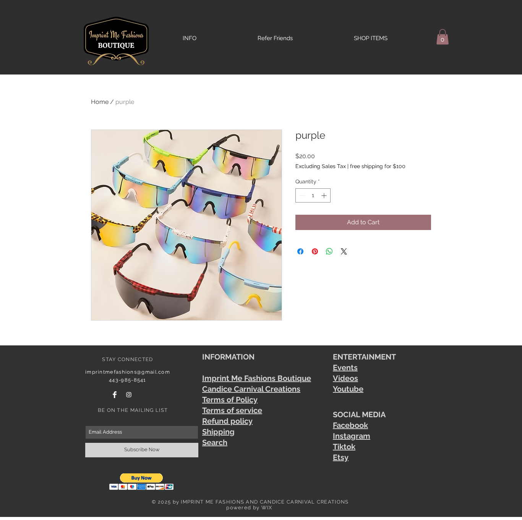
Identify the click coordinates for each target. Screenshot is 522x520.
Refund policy (227, 421)
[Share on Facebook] (300, 251)
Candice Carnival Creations (251, 389)
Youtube (348, 389)
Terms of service (232, 410)
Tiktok (344, 446)
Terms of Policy (230, 399)
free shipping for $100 (377, 166)
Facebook (350, 425)
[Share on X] (344, 251)
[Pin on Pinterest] (314, 251)
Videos (345, 378)
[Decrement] (301, 195)
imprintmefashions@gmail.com (127, 372)
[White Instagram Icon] (128, 394)
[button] (442, 37)
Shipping (218, 431)
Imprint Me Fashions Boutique (256, 378)
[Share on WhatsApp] (329, 251)
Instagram (351, 436)
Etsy (341, 457)
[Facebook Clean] (114, 394)
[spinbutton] (313, 195)
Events (345, 367)
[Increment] (324, 195)
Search (214, 442)
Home (100, 101)
